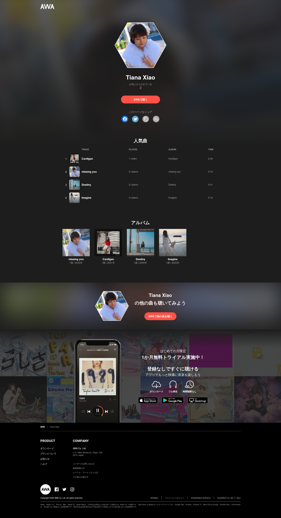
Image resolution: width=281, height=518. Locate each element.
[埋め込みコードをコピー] (156, 119)
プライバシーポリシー (174, 497)
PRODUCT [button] (47, 441)
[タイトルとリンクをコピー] (145, 119)
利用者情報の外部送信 (201, 497)
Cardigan (87, 158)
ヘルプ (43, 463)
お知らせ (44, 458)
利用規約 (154, 497)
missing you (89, 171)
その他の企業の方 (80, 476)
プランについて (48, 453)
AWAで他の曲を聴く (160, 316)
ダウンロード (47, 448)
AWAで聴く (140, 99)
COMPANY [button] (81, 441)
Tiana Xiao (54, 426)
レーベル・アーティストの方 (85, 472)
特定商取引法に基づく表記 (229, 497)
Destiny (86, 184)
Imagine (86, 197)
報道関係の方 (79, 468)
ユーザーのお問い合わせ (83, 463)
